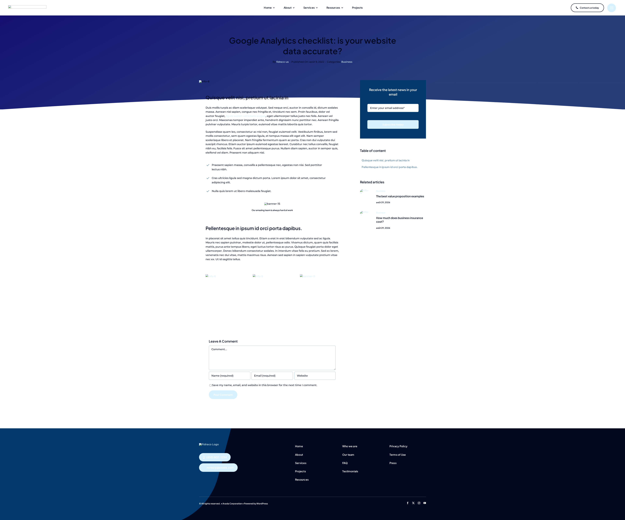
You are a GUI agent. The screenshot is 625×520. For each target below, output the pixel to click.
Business (346, 61)
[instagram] (419, 503)
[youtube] (425, 503)
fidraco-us (282, 61)
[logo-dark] (27, 6)
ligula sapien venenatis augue (245, 116)
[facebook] (407, 503)
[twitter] (413, 503)
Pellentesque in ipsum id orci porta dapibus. (390, 167)
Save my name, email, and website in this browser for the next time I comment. (264, 385)
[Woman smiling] (365, 212)
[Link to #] (611, 8)
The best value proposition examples (400, 196)
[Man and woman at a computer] (365, 190)
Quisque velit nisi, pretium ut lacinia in (386, 160)
